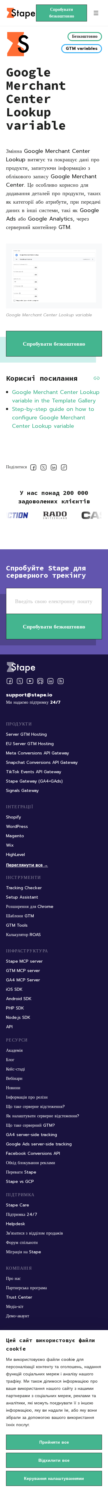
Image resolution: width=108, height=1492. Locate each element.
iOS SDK (14, 989)
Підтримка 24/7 (21, 1214)
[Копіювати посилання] (64, 468)
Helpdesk (15, 1224)
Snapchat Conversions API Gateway (42, 762)
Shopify (13, 817)
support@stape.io (29, 695)
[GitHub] (40, 681)
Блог (10, 1060)
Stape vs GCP (20, 1181)
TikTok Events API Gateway (33, 772)
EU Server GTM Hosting (30, 744)
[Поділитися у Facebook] (33, 468)
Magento (15, 836)
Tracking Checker (24, 888)
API (9, 1027)
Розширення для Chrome (29, 906)
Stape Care (17, 1205)
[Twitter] (19, 681)
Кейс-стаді (15, 1069)
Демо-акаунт (17, 1316)
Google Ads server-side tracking (39, 1144)
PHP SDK (15, 1008)
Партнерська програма (26, 1288)
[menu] (96, 13)
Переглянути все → (27, 865)
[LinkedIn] (50, 681)
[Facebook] (9, 681)
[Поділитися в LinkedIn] (53, 468)
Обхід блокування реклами (30, 1163)
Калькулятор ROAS (23, 935)
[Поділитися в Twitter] (43, 468)
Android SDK (19, 999)
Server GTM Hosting (26, 734)
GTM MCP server (23, 970)
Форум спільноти (22, 1242)
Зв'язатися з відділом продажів (34, 1233)
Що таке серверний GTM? (30, 1125)
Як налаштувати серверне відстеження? (42, 1116)
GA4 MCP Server (23, 980)
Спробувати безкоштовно (61, 12)
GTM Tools (17, 925)
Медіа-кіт (14, 1306)
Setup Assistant (22, 897)
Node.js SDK (18, 1017)
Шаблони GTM (20, 916)
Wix (10, 845)
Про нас (13, 1278)
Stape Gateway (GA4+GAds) (34, 781)
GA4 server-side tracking (31, 1135)
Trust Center (19, 1297)
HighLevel (15, 854)
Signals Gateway (22, 790)
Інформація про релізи (27, 1097)
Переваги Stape (21, 1172)
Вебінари (14, 1078)
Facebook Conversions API (33, 1153)
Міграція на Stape (23, 1252)
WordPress (17, 826)
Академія (14, 1050)
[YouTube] (30, 681)
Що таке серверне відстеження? (35, 1106)
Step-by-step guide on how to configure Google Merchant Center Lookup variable (53, 417)
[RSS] (60, 681)
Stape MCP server (24, 961)
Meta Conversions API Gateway (37, 753)
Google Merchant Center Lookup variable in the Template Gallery (56, 396)
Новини (13, 1088)
